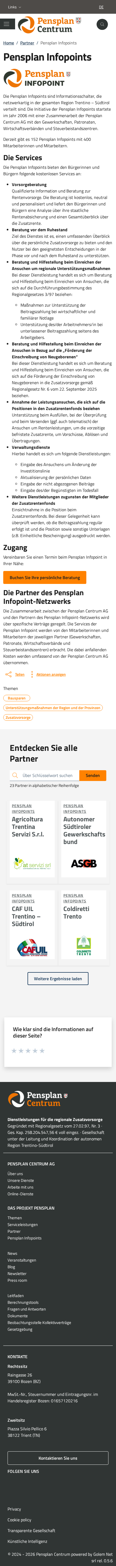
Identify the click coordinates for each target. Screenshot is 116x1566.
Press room (17, 1280)
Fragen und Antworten (27, 1309)
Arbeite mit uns (20, 1187)
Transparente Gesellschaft (31, 1530)
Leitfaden (16, 1295)
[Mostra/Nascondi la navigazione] (6, 24)
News (12, 1253)
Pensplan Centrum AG (31, 1164)
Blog (11, 1267)
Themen (15, 1218)
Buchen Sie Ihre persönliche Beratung (45, 577)
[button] (15, 7)
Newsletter (17, 1273)
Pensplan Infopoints (25, 1238)
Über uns (15, 1174)
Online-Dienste (20, 1194)
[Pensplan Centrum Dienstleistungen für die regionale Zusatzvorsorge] (54, 24)
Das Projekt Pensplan (31, 1208)
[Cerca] (102, 24)
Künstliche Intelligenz (27, 1541)
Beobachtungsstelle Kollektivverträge (39, 1322)
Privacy (14, 1509)
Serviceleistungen (23, 1224)
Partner (14, 1231)
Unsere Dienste (21, 1180)
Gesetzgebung (20, 1329)
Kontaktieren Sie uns (58, 1458)
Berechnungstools (23, 1302)
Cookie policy (19, 1519)
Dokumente (18, 1316)
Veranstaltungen (22, 1260)
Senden (93, 775)
